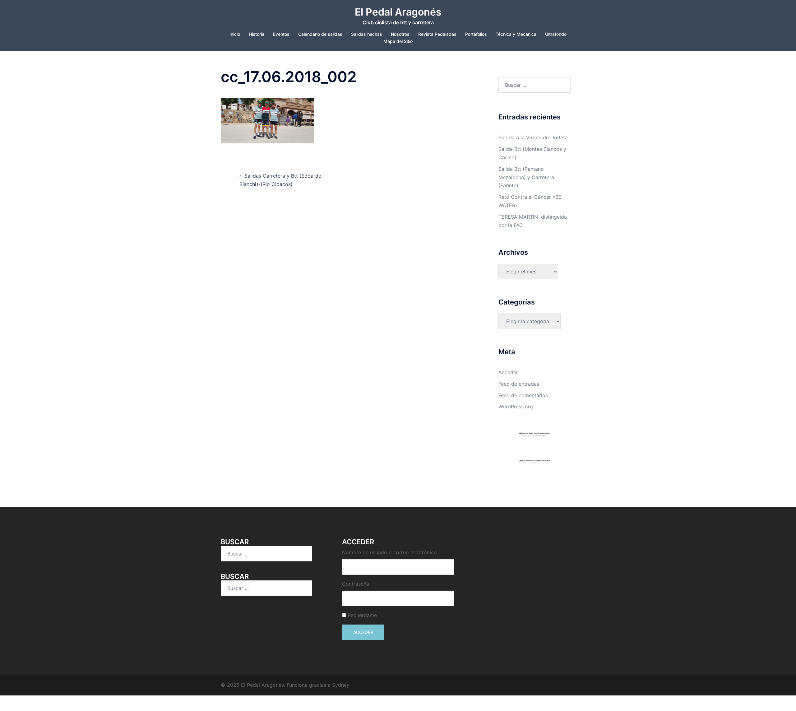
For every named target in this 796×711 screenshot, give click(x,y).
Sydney (340, 685)
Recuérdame (362, 615)
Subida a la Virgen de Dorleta (533, 137)
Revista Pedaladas (437, 34)
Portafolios (476, 34)
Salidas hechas (366, 34)
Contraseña (355, 584)
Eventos (281, 34)
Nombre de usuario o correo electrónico (389, 552)
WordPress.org (515, 406)
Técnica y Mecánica (516, 34)
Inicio (234, 34)
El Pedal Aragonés (398, 12)
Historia (256, 34)
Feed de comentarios (523, 395)
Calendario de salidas (320, 34)
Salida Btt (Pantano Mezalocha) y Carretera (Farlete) (526, 177)
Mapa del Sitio (398, 41)
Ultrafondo (556, 34)
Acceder (508, 372)
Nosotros (400, 34)
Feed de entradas (518, 384)
